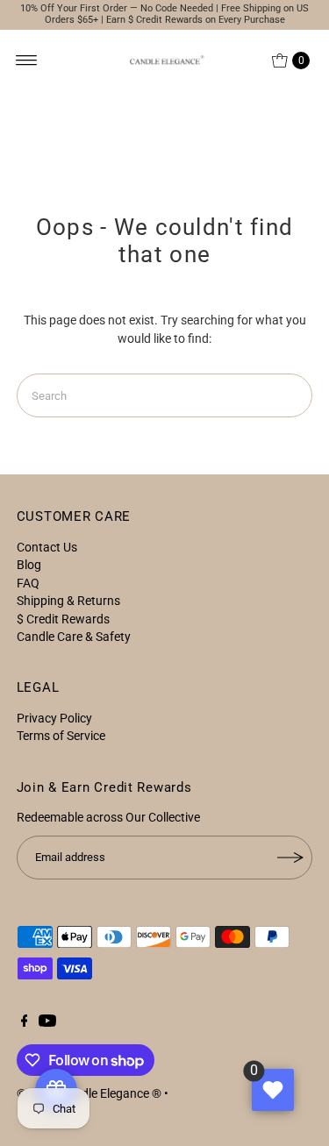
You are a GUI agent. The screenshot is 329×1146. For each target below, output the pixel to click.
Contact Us (47, 547)
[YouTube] (47, 1022)
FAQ (28, 583)
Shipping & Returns (68, 601)
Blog (29, 565)
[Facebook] (24, 1022)
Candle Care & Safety (74, 637)
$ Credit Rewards (63, 619)
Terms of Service (61, 736)
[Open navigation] (26, 60)
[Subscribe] (290, 857)
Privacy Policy (54, 718)
